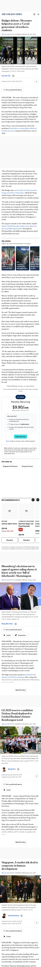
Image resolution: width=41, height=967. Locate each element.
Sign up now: (5, 34)
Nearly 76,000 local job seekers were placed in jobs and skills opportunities (19, 227)
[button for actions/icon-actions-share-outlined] (36, 82)
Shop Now (9, 540)
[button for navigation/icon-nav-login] (34, 14)
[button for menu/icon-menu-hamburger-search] (38, 14)
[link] (12, 14)
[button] (34, 14)
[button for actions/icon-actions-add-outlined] (13, 76)
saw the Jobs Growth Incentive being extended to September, (19, 191)
